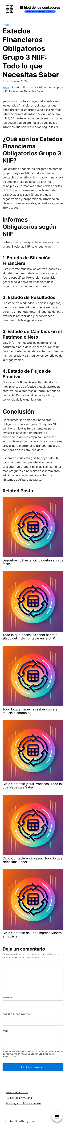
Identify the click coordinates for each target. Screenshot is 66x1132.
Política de (12, 1098)
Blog (6, 25)
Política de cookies (17, 1092)
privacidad (25, 1098)
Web (5, 1031)
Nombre (9, 997)
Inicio (6, 87)
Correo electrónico (17, 1014)
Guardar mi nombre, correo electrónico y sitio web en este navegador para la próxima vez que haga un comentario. (32, 1054)
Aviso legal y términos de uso (23, 1103)
